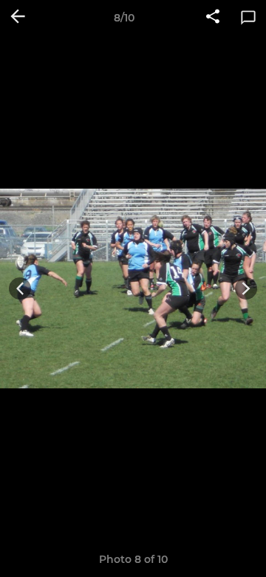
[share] (213, 17)
